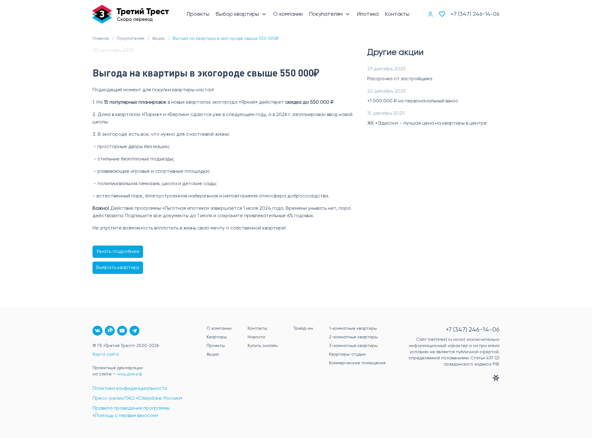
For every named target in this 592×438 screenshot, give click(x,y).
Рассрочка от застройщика (399, 78)
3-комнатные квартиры (353, 346)
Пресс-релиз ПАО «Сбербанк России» (137, 398)
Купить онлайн (263, 346)
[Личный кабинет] (430, 14)
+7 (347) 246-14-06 (475, 14)
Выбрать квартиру (117, 267)
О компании (219, 328)
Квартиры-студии (347, 354)
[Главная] (130, 14)
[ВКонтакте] (97, 331)
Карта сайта (105, 354)
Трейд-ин (303, 328)
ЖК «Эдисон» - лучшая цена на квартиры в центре (427, 123)
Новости (256, 337)
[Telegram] (134, 331)
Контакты (257, 328)
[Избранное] (442, 14)
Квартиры (217, 337)
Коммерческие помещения (357, 363)
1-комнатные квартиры (353, 328)
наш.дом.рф (129, 374)
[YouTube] (122, 331)
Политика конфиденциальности (129, 388)
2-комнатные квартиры (353, 337)
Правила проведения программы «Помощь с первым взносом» (131, 412)
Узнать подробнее (117, 251)
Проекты (216, 346)
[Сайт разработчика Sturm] (449, 379)
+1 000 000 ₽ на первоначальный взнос (412, 101)
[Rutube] (110, 331)
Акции (213, 354)
